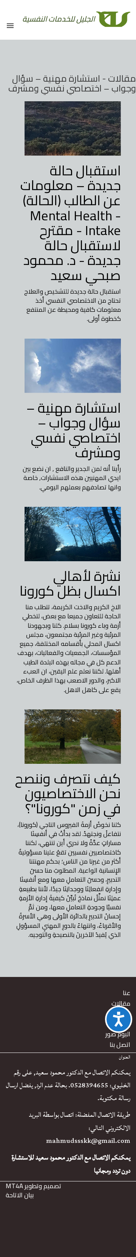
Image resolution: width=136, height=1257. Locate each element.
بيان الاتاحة (20, 1195)
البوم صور (117, 1034)
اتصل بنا (120, 1045)
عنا (126, 993)
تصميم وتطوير (33, 1185)
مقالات (120, 1003)
